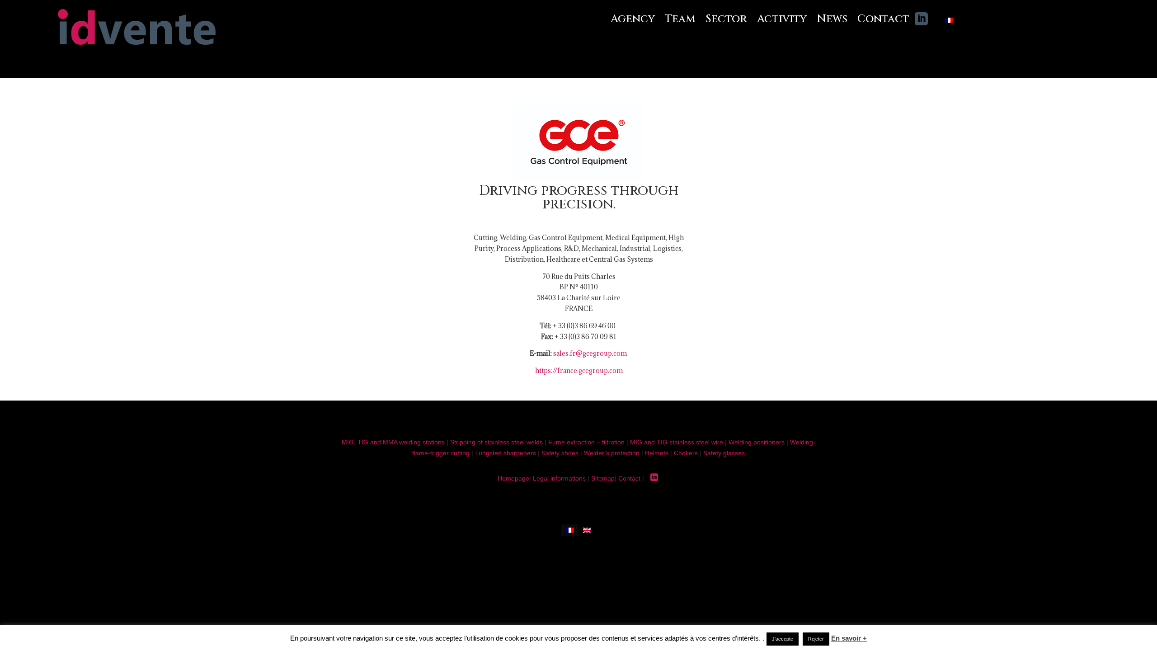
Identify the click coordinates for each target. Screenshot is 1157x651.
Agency (633, 19)
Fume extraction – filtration (586, 442)
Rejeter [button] (816, 639)
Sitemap (603, 478)
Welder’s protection (612, 453)
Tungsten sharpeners (505, 453)
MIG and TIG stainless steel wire (676, 442)
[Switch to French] (949, 22)
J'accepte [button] (782, 639)
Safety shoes (559, 453)
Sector (726, 19)
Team (680, 19)
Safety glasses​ (724, 453)
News (832, 19)
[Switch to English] (587, 530)
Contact (883, 19)
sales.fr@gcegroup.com (590, 353)
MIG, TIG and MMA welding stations (393, 442)
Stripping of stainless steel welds (496, 442)
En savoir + (849, 638)
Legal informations (559, 478)
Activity (782, 19)
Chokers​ (686, 453)
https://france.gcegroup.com (579, 370)
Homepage (513, 478)
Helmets (656, 453)
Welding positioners (757, 442)
